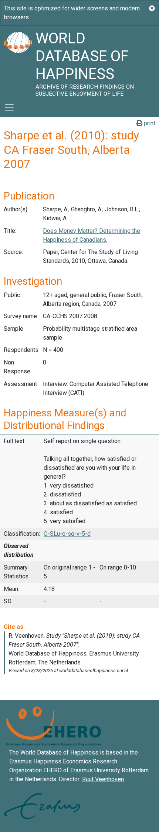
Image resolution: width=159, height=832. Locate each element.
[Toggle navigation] (9, 107)
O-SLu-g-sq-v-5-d (67, 533)
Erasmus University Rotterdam (109, 770)
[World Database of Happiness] (17, 61)
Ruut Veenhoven (103, 779)
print (148, 123)
